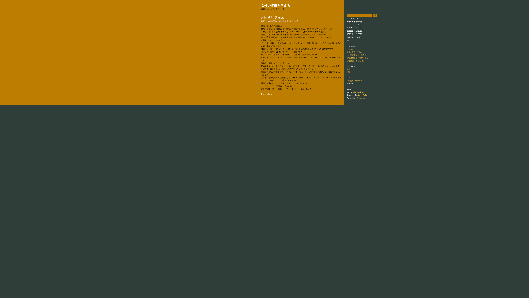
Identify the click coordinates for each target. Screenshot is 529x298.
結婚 (348, 81)
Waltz (365, 95)
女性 (280, 21)
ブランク (290, 21)
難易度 (359, 81)
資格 (348, 69)
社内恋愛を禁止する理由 (356, 55)
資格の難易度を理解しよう (357, 58)
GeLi (359, 95)
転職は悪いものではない (356, 61)
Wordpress (361, 98)
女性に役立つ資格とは (273, 17)
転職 (348, 72)
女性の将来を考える (275, 5)
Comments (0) (266, 94)
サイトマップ (352, 49)
